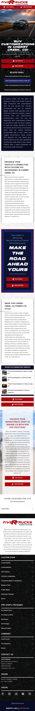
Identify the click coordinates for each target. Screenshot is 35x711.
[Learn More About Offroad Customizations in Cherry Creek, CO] (17, 391)
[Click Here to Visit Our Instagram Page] (9, 693)
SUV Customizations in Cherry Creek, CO (17, 81)
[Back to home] (14, 2)
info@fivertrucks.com (7, 668)
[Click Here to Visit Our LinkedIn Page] (16, 693)
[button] (33, 2)
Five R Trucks (5, 659)
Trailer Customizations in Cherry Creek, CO (17, 85)
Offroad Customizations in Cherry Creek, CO (17, 90)
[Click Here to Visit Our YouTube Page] (22, 693)
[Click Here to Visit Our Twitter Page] (29, 693)
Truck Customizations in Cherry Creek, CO (17, 76)
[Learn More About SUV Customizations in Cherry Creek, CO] (17, 379)
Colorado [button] (5, 509)
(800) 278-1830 (6, 666)
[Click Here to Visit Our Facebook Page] (2, 693)
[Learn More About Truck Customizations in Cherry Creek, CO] (17, 373)
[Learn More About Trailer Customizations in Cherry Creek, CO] (17, 385)
